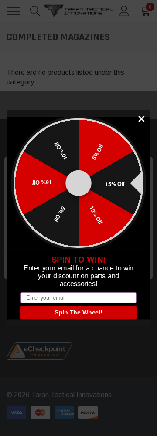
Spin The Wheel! (78, 312)
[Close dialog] (141, 119)
